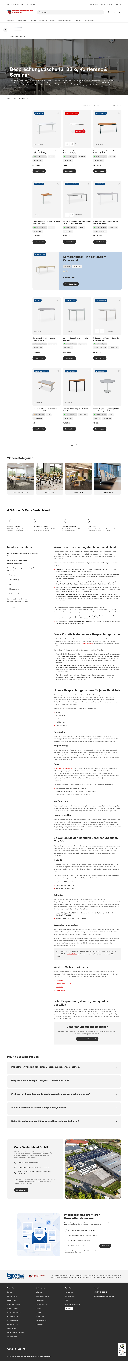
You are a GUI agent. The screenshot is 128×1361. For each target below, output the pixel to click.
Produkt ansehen (71, 284)
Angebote (10, 20)
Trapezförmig (14, 579)
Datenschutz (69, 1296)
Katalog (39, 1308)
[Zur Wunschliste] (114, 12)
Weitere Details (72, 954)
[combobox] (71, 12)
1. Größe (12, 605)
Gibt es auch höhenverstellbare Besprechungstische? (38, 1107)
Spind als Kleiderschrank (15, 1332)
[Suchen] (100, 12)
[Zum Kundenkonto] (109, 12)
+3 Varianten (109, 331)
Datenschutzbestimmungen (72, 1252)
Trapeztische (60, 990)
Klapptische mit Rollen (63, 984)
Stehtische (59, 987)
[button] (78, 20)
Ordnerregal (11, 1300)
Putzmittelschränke (14, 1312)
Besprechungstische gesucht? (18, 631)
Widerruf (69, 1308)
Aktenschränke (12, 1324)
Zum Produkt (39, 171)
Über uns (39, 1292)
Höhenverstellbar (15, 594)
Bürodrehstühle (12, 1320)
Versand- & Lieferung (72, 1304)
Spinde (9, 1292)
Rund (11, 584)
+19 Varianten (78, 144)
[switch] (122, 1354)
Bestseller (10, 1288)
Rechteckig (13, 575)
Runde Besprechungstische (63, 768)
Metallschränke (12, 1308)
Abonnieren (105, 1246)
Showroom (94, 4)
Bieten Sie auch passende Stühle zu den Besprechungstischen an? (45, 1121)
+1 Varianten (38, 215)
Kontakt (118, 4)
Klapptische (60, 980)
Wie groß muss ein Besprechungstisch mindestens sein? (40, 1080)
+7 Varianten (78, 214)
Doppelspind (11, 1328)
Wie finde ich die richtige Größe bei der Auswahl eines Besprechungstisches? (51, 1094)
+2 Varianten (99, 215)
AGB (66, 1300)
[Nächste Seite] (81, 444)
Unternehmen (41, 1288)
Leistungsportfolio (42, 1296)
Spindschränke (12, 1337)
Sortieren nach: (87, 105)
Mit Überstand (14, 589)
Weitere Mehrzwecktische (16, 619)
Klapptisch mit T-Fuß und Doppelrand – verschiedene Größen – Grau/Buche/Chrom (46, 411)
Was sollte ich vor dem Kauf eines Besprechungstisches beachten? (45, 1067)
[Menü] (125, 1344)
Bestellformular (106, 4)
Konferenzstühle (13, 1316)
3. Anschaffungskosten (17, 615)
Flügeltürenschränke (14, 1304)
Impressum (69, 1292)
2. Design (12, 610)
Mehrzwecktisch (87, 643)
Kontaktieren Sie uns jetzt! (87, 1039)
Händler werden (41, 1304)
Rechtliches (69, 1288)
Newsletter (40, 1324)
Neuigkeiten (40, 1300)
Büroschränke (12, 1296)
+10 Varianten (38, 144)
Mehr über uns (21, 1190)
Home (9, 98)
